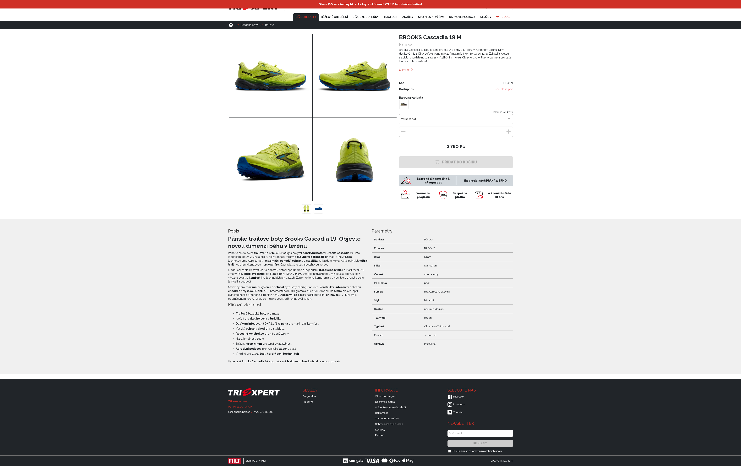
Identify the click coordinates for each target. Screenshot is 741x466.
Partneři (379, 435)
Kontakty (380, 429)
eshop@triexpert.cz (239, 411)
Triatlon (390, 17)
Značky (408, 17)
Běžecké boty (305, 17)
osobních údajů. (493, 451)
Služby (485, 17)
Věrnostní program (386, 396)
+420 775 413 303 (263, 411)
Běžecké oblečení (334, 17)
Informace (387, 390)
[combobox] (456, 120)
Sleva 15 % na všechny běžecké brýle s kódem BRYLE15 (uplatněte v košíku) (370, 4)
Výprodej (503, 17)
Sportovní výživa (431, 17)
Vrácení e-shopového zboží (390, 407)
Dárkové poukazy (462, 17)
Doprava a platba (385, 401)
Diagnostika (309, 396)
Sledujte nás (462, 390)
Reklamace (381, 412)
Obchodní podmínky (387, 418)
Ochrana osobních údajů (389, 424)
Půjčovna (308, 401)
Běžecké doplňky (366, 17)
